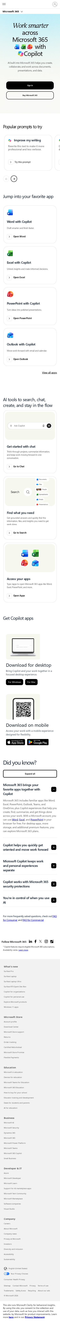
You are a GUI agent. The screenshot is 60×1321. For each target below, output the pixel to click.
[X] (40, 941)
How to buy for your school (15, 1092)
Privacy (33, 1285)
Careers (7, 1223)
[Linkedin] (30, 941)
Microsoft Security (11, 1127)
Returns (7, 1037)
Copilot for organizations (14, 991)
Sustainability (9, 1259)
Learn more (23, 950)
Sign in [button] (30, 85)
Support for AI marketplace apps (17, 1188)
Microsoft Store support (14, 1032)
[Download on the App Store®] (15, 742)
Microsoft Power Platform (15, 1143)
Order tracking (10, 1042)
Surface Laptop (10, 976)
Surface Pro (9, 971)
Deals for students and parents (17, 1103)
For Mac (31, 682)
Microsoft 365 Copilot (13, 1153)
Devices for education (13, 1077)
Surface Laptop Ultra (12, 981)
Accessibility (9, 1254)
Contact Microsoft (20, 1285)
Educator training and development (19, 1097)
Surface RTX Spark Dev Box (15, 986)
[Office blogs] (52, 941)
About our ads (44, 1290)
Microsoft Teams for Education (16, 1082)
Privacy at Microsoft (12, 1239)
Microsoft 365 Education (14, 1087)
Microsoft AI (9, 1122)
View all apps (49, 372)
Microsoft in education (13, 1072)
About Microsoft (10, 1228)
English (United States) (18, 1268)
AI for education (10, 1108)
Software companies (12, 1204)
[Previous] (6, 179)
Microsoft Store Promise (14, 1052)
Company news (10, 1234)
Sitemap (7, 1285)
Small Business (10, 1158)
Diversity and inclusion (13, 1249)
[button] (30, 224)
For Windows (14, 682)
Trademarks (9, 1290)
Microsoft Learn (10, 1183)
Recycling (32, 1290)
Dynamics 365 (9, 1133)
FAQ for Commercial (33, 920)
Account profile (10, 1021)
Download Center (11, 1027)
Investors (8, 1244)
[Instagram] (46, 941)
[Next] (14, 179)
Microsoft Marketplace (13, 1198)
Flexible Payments (11, 1057)
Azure (6, 1173)
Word (15, 819)
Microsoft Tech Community (15, 1193)
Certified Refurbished (13, 1047)
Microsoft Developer (12, 1178)
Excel (22, 819)
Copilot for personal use (14, 997)
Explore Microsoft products (15, 1002)
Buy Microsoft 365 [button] (30, 95)
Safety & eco (21, 1290)
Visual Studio (9, 1209)
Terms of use (43, 1285)
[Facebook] (35, 941)
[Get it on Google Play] (38, 742)
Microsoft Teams (10, 1148)
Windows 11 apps (11, 1007)
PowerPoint (37, 819)
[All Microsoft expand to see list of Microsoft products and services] (4, 4)
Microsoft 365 (11, 11)
